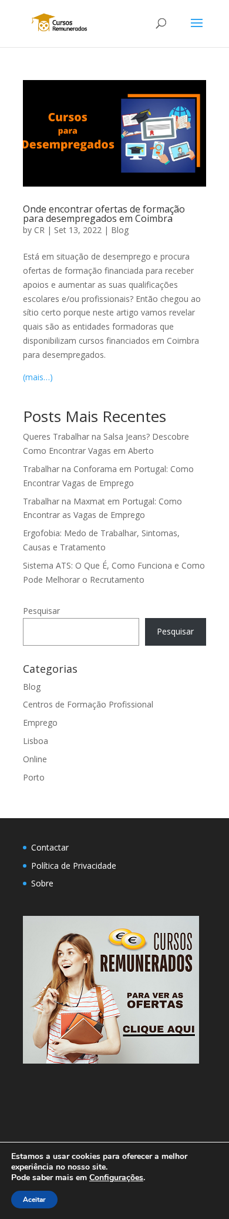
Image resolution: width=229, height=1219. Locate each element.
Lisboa (35, 740)
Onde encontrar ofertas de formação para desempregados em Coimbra (104, 213)
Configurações (116, 1178)
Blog (120, 229)
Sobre (42, 883)
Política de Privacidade (73, 865)
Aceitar (34, 1199)
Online (35, 759)
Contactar (50, 847)
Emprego (40, 722)
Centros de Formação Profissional (88, 704)
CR (39, 229)
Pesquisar (41, 610)
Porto (34, 777)
